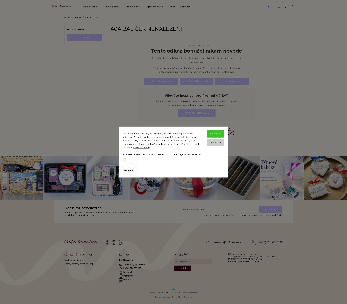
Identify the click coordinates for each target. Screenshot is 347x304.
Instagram (114, 242)
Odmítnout (215, 142)
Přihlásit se (270, 209)
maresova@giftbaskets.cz (228, 242)
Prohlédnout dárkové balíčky (196, 81)
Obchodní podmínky (74, 260)
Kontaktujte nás (232, 81)
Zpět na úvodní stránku (160, 81)
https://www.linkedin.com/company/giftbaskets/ (121, 242)
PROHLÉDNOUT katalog (196, 113)
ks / (84, 37)
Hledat (182, 268)
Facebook (107, 242)
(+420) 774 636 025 (270, 242)
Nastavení (128, 170)
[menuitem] (90, 7)
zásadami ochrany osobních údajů (266, 215)
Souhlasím (215, 133)
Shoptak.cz (187, 297)
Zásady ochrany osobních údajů (79, 264)
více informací (141, 147)
